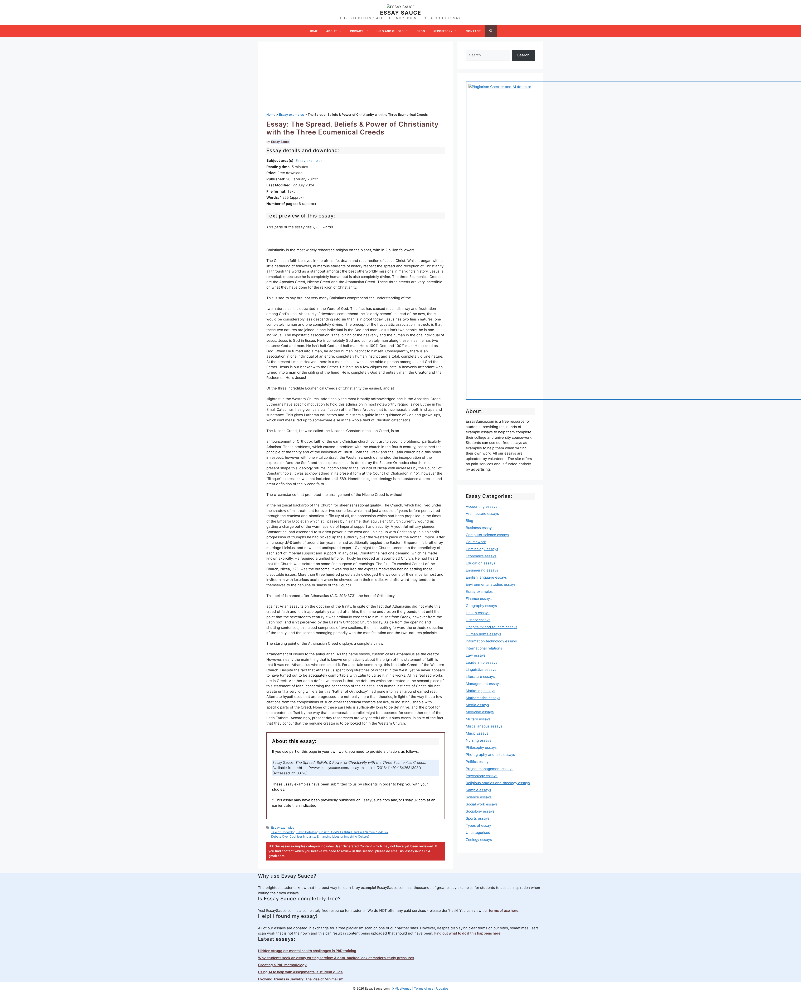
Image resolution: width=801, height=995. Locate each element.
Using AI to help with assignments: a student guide (300, 972)
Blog (421, 31)
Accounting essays (481, 506)
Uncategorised (478, 832)
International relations (484, 648)
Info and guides (390, 31)
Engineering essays (482, 570)
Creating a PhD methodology (282, 965)
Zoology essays (479, 840)
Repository (443, 31)
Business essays (480, 528)
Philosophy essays (481, 747)
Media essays (477, 705)
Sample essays (478, 790)
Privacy (356, 31)
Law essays (476, 655)
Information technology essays (491, 641)
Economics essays (481, 556)
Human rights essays (483, 634)
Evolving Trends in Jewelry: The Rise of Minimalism (300, 979)
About (331, 31)
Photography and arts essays (490, 755)
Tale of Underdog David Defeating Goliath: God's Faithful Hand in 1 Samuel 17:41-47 (329, 832)
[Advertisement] (355, 81)
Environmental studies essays (491, 584)
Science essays (479, 797)
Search (523, 55)
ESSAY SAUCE (400, 13)
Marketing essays (480, 691)
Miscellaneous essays (484, 726)
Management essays (483, 684)
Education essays (480, 563)
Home (313, 31)
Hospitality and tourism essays (491, 627)
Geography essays (481, 606)
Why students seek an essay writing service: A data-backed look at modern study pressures (336, 958)
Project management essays (489, 769)
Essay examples (309, 160)
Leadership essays (481, 662)
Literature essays (480, 677)
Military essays (478, 719)
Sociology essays (480, 811)
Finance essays (479, 599)
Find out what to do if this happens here (467, 933)
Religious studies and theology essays (498, 783)
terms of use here (503, 910)
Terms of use (423, 988)
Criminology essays (482, 549)
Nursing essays (478, 740)
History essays (478, 620)
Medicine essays (480, 712)
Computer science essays (487, 535)
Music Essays (477, 733)
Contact (473, 31)
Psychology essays (481, 776)
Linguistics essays (481, 669)
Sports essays (478, 818)
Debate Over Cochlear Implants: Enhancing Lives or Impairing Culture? (320, 836)
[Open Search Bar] (491, 31)
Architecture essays (482, 513)
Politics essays (478, 762)
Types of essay (478, 825)
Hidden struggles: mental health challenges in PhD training (307, 951)
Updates (442, 988)
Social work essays (482, 804)
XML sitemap (401, 988)
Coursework (476, 542)
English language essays (486, 577)
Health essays (478, 613)
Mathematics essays (483, 698)
